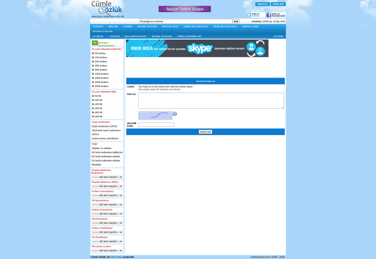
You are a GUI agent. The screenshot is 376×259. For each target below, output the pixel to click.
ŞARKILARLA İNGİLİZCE (196, 26)
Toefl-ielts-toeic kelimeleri (106, 130)
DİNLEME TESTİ (170, 26)
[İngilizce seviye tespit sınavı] (185, 11)
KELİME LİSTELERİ (162, 36)
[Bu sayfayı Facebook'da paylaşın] (276, 17)
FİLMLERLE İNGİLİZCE (225, 26)
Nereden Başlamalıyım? (106, 44)
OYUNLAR (115, 36)
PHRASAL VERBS (250, 26)
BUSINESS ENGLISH (102, 31)
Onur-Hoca (117, 257)
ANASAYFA (98, 26)
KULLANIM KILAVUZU (135, 36)
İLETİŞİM (278, 36)
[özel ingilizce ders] (197, 56)
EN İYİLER (98, 36)
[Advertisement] (197, 67)
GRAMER (127, 26)
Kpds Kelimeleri (101, 126)
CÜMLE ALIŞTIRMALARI (189, 36)
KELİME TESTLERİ (147, 26)
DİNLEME (113, 26)
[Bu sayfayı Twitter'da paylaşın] (255, 17)
